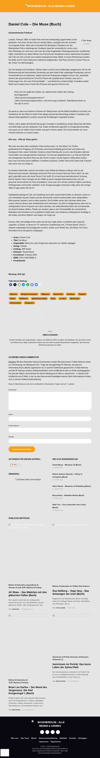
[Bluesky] (58, 732)
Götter (12, 298)
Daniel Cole (58, 294)
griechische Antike (39, 298)
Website (11, 437)
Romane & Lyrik (15, 587)
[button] (9, 6)
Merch (33, 738)
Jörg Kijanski (50, 335)
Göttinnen (24, 298)
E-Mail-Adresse (14, 426)
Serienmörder (15, 303)
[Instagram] (47, 732)
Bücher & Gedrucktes (17, 585)
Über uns (14, 738)
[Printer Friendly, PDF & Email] (15, 465)
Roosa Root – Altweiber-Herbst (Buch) (68, 495)
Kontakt (72, 738)
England (82, 294)
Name (11, 414)
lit (38, 585)
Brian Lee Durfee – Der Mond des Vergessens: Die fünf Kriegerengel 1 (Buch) (28, 690)
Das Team (25, 738)
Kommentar (13, 390)
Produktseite (19, 261)
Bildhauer (45, 294)
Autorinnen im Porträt (61, 657)
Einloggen (82, 738)
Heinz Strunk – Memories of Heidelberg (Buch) (71, 486)
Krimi (53, 298)
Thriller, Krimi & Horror (81, 586)
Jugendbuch (31, 585)
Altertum (13, 294)
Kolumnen (57, 659)
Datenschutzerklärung (31, 379)
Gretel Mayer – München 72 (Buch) (66, 465)
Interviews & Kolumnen (79, 657)
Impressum (43, 742)
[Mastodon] (53, 732)
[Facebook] (42, 732)
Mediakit (63, 738)
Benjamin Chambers (29, 294)
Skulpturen (29, 303)
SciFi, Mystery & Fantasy (31, 587)
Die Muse (70, 294)
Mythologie (74, 298)
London (63, 298)
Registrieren (56, 742)
